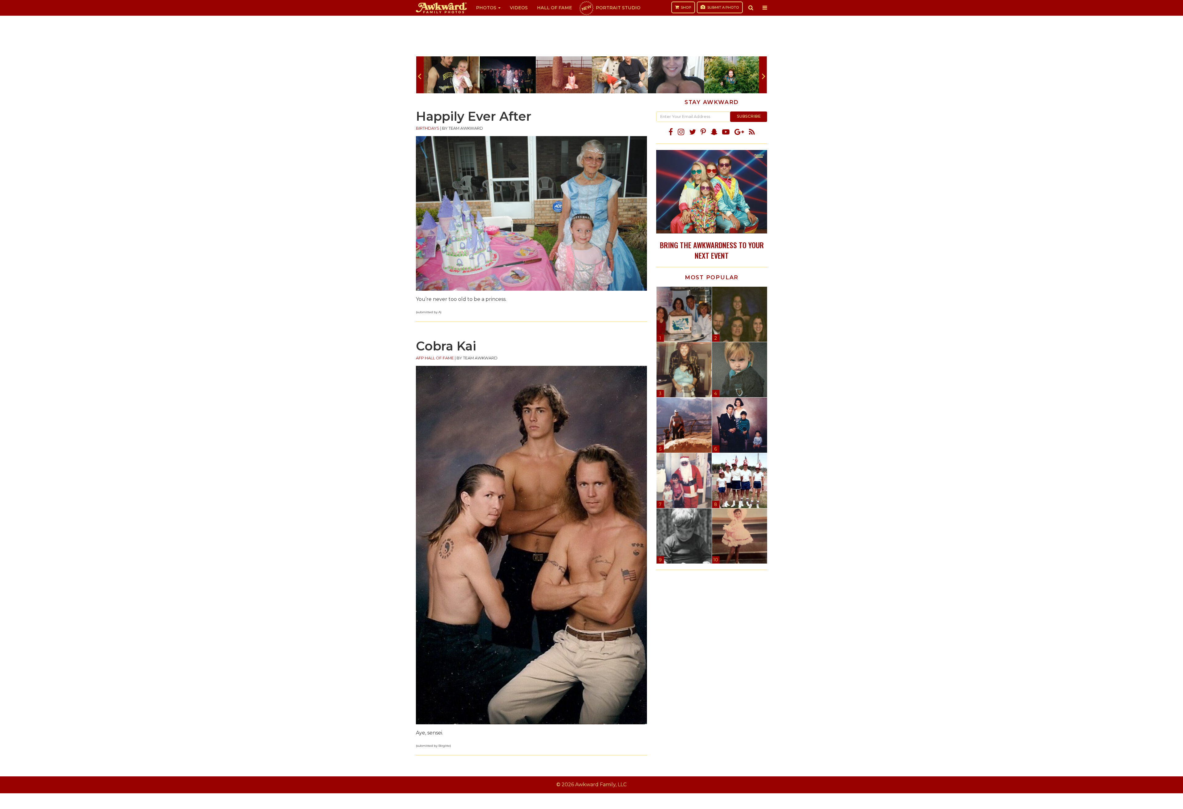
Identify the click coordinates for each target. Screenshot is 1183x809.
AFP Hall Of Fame (435, 358)
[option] (452, 74)
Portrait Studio (610, 8)
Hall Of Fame (554, 7)
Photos (487, 7)
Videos (519, 7)
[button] (751, 7)
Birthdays (427, 128)
